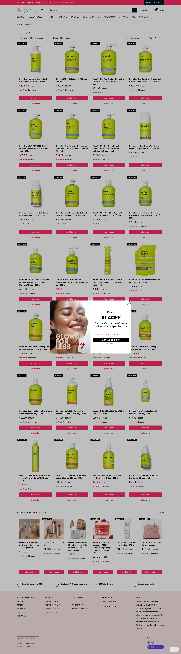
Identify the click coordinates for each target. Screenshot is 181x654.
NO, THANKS (110, 343)
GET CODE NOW (111, 340)
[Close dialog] (129, 303)
